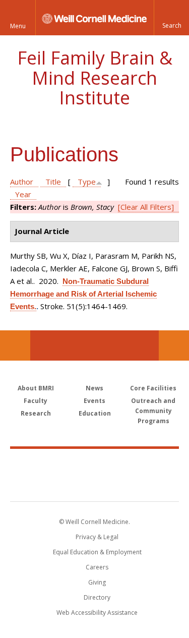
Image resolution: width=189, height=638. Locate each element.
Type (87, 182)
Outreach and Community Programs (153, 410)
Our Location (15, 345)
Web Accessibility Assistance (97, 612)
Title (53, 182)
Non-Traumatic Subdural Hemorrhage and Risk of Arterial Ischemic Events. (83, 294)
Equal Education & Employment (97, 552)
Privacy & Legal (97, 537)
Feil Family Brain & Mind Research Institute (94, 77)
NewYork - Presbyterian (94, 485)
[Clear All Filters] (146, 207)
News (94, 388)
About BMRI (36, 388)
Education (95, 413)
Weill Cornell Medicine (95, 464)
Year (23, 194)
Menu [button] (18, 26)
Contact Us (174, 345)
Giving (97, 582)
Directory (97, 597)
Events (94, 400)
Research (36, 413)
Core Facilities (153, 388)
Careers (97, 567)
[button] (171, 17)
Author (21, 182)
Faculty (35, 400)
